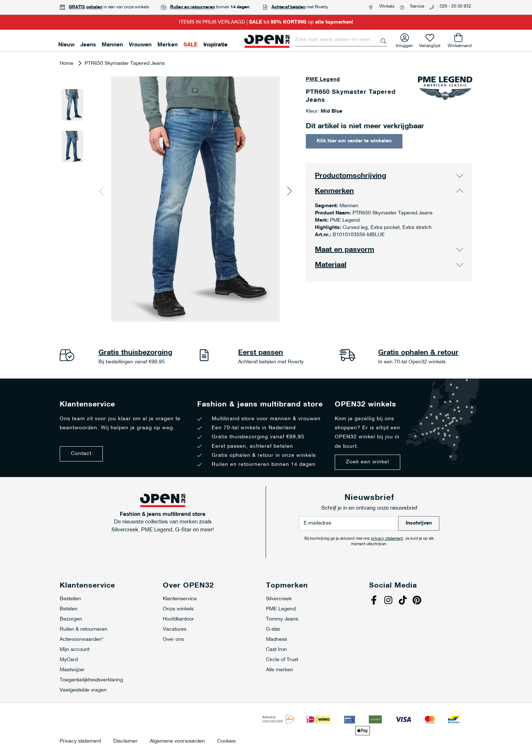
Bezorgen (71, 619)
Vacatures (174, 629)
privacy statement (387, 539)
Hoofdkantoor (178, 619)
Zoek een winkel (367, 462)
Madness (276, 639)
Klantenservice (180, 599)
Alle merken (279, 670)
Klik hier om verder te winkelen (354, 141)
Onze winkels (178, 609)
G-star (273, 629)
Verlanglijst (429, 44)
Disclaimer (125, 741)
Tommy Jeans (282, 619)
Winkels (386, 6)
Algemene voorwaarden (177, 741)
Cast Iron (276, 649)
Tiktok (403, 601)
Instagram (389, 601)
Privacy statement (80, 741)
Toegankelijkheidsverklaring (91, 680)
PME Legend (323, 79)
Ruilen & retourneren (83, 629)
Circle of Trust (282, 660)
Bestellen (70, 599)
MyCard (69, 660)
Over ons (173, 639)
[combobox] (341, 39)
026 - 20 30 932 (455, 6)
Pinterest (418, 601)
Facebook (374, 601)
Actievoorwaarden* (82, 639)
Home (66, 63)
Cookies (226, 741)
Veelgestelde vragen (83, 690)
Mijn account (74, 649)
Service (417, 6)
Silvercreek (279, 599)
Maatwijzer (72, 670)
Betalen (68, 609)
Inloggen (404, 44)
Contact (81, 453)
